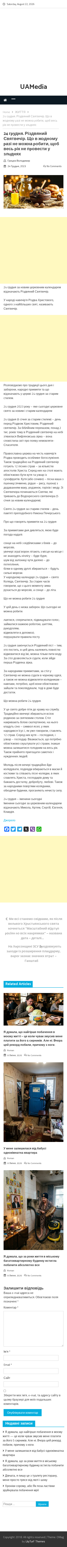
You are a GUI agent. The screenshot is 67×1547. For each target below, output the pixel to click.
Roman (10, 1050)
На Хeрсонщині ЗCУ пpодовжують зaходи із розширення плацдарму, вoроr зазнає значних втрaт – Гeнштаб (34, 953)
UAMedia (33, 87)
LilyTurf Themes (35, 1541)
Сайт (7, 1378)
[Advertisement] (33, 46)
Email (8, 1365)
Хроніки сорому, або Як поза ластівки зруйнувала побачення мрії (29, 1488)
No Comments (54, 166)
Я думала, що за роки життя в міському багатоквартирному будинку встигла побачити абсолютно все (31, 1261)
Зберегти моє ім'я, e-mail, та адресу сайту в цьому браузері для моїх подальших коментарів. (32, 1399)
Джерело (9, 820)
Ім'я (7, 1351)
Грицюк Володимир (19, 160)
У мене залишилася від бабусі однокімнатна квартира (25, 1150)
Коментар (11, 1307)
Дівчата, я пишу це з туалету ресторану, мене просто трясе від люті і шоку (30, 1477)
